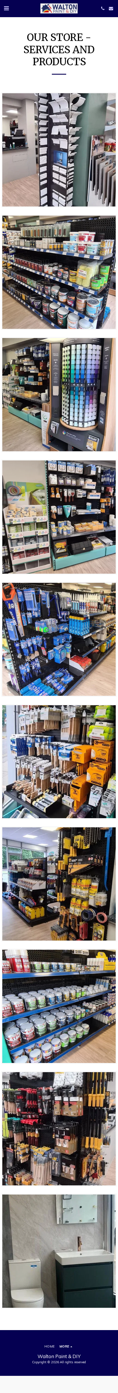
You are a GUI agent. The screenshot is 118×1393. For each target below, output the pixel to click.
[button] (6, 8)
